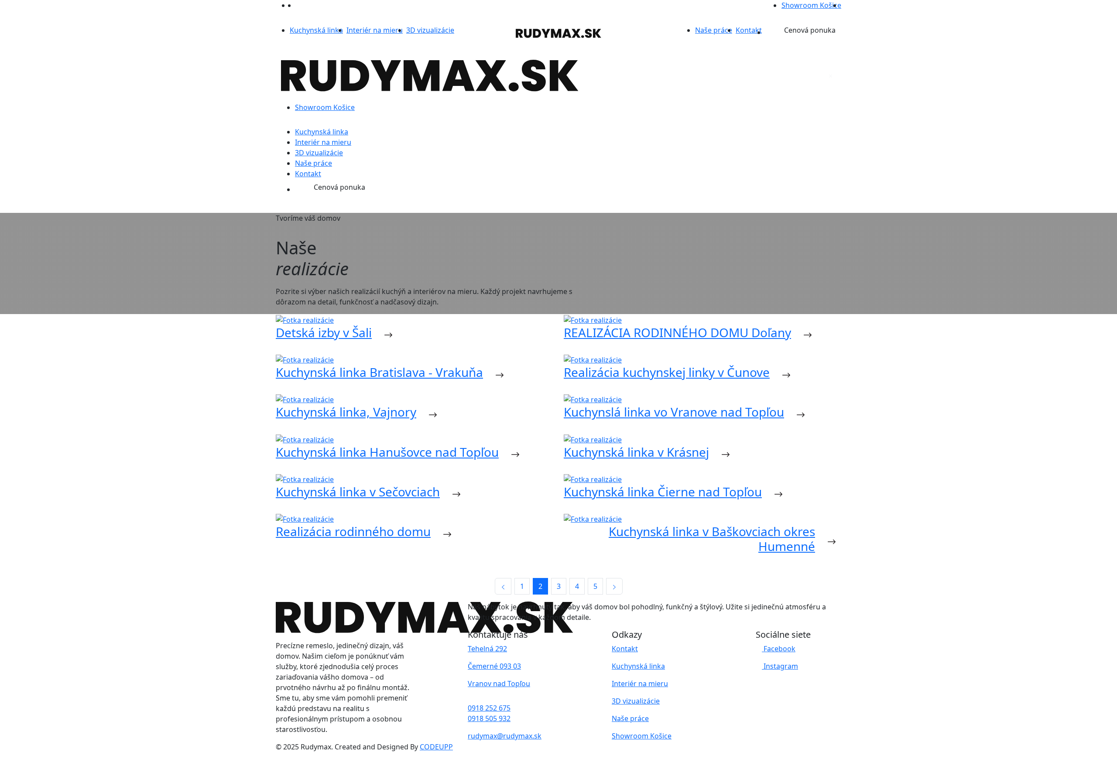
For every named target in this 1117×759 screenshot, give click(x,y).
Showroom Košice (811, 5)
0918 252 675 (489, 708)
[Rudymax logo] (558, 33)
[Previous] (503, 586)
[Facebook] (293, 5)
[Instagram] (299, 5)
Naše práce (713, 30)
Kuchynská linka (316, 30)
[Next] (614, 586)
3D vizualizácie (430, 30)
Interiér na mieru (374, 30)
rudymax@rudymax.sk (504, 736)
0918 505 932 (489, 718)
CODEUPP (436, 747)
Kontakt (749, 30)
